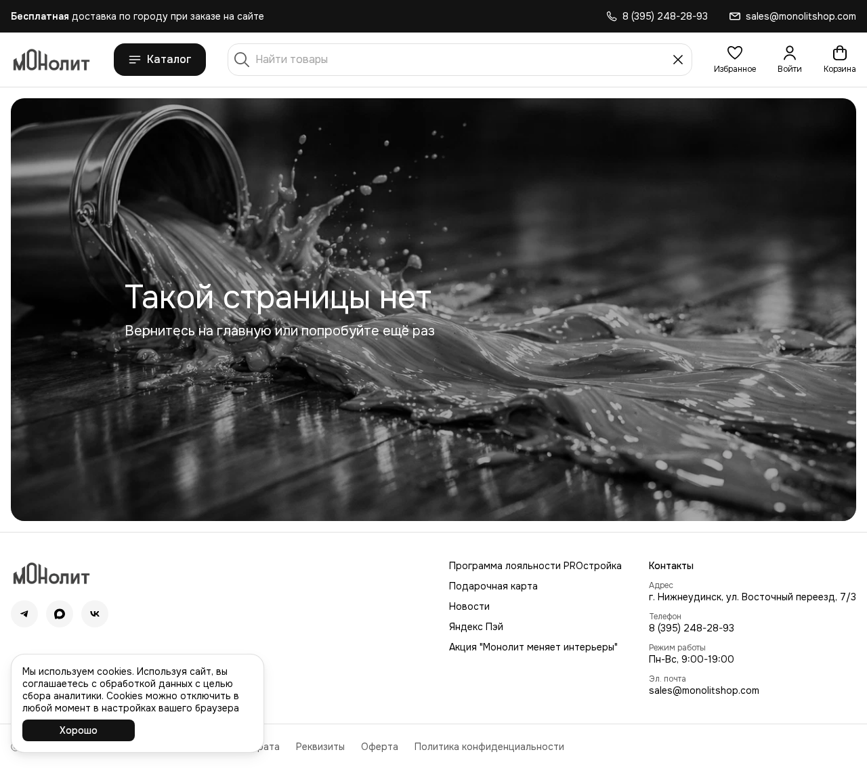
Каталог (169, 59)
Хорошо (79, 730)
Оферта (379, 747)
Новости (469, 606)
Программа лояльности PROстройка (535, 566)
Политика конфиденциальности (489, 747)
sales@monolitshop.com (704, 690)
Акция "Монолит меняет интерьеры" (533, 647)
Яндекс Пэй (476, 627)
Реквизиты (320, 747)
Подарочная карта (493, 586)
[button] (735, 60)
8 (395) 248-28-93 (691, 628)
